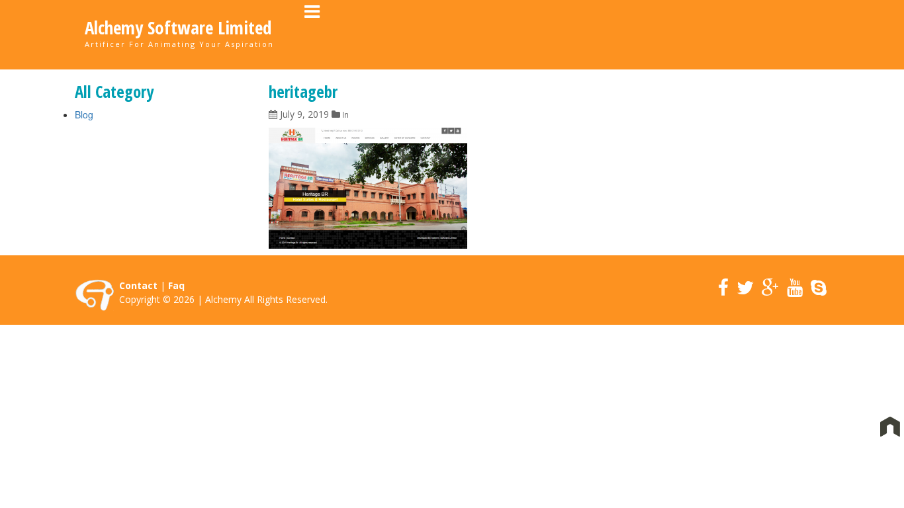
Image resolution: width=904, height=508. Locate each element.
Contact (138, 285)
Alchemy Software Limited (178, 28)
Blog (84, 114)
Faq (176, 285)
